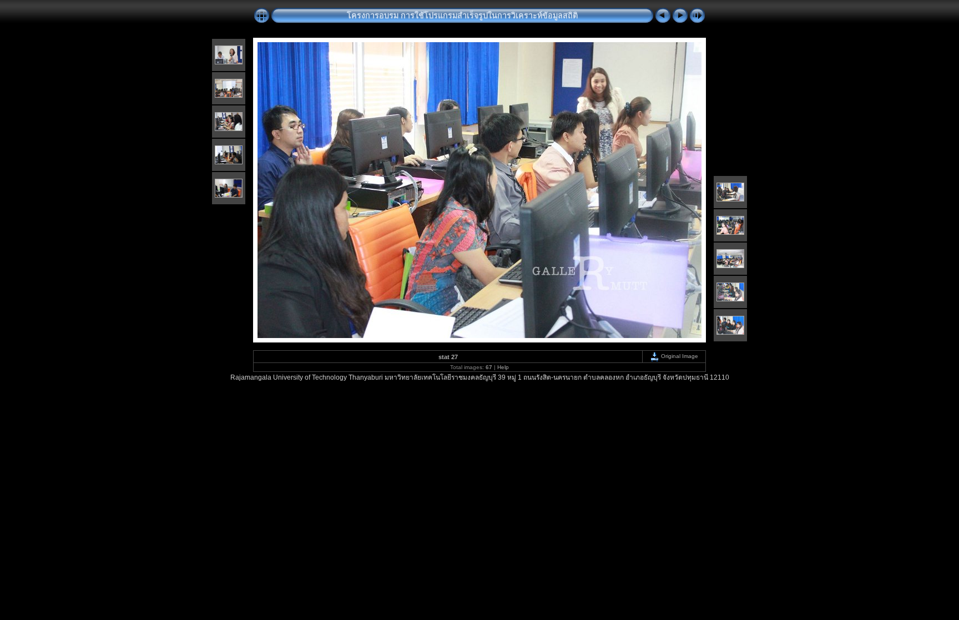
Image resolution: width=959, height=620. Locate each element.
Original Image (678, 356)
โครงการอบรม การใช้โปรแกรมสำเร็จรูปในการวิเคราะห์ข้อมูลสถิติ (462, 15)
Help (503, 367)
